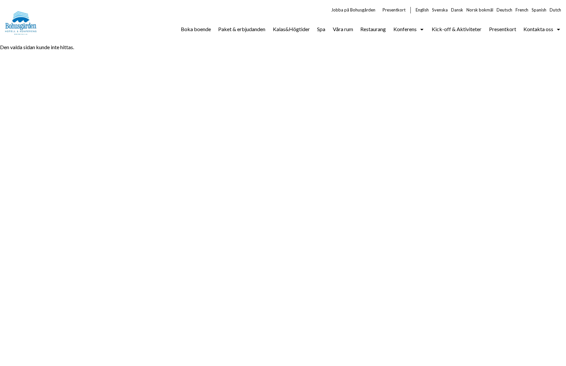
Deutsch (504, 9)
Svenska (440, 9)
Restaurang (373, 29)
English (422, 9)
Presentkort (394, 9)
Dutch (555, 9)
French (522, 9)
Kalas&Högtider (291, 29)
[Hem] (21, 22)
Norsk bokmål (479, 9)
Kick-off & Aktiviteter (456, 29)
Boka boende (196, 29)
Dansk (457, 9)
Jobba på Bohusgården (353, 9)
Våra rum (343, 29)
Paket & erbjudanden (241, 29)
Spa (321, 29)
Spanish (539, 9)
